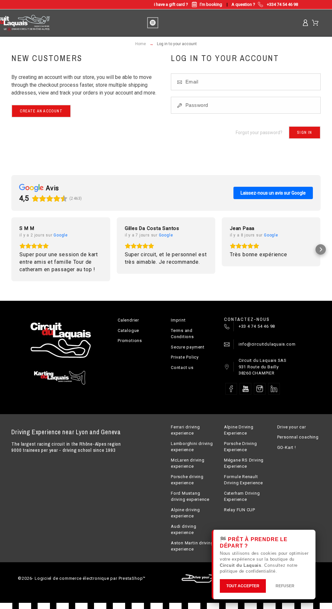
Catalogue (128, 330)
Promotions (130, 340)
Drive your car (291, 427)
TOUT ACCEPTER (242, 586)
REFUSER (285, 586)
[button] (11, 249)
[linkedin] (274, 389)
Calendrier (128, 320)
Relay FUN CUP (239, 509)
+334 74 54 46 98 (282, 4)
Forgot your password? (259, 132)
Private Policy (185, 357)
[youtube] (245, 389)
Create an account (41, 111)
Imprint (178, 320)
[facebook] (231, 389)
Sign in (304, 132)
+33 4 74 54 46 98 (257, 326)
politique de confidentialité (248, 571)
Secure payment (188, 347)
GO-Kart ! (286, 447)
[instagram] (260, 389)
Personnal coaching (298, 437)
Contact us (182, 367)
